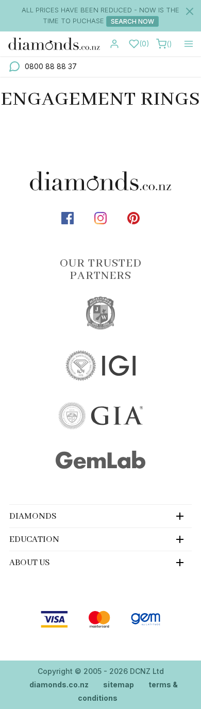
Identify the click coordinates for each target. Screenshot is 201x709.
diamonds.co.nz (59, 684)
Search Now (132, 21)
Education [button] (34, 539)
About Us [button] (29, 562)
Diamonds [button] (33, 516)
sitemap (118, 684)
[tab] (100, 515)
